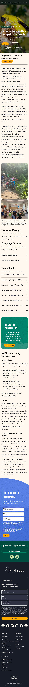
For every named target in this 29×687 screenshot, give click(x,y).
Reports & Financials (6, 650)
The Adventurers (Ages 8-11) (10, 260)
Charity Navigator (14, 677)
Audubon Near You (6, 660)
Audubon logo (4, 2)
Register (5, 44)
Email (4, 508)
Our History (4, 639)
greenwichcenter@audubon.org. (13, 411)
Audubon (14, 569)
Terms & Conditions (11, 531)
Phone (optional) (6, 518)
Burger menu (26, 2)
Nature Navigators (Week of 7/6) (11, 280)
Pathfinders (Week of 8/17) (9, 310)
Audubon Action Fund (7, 652)
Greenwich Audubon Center (15, 2)
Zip (4, 513)
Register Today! (7, 61)
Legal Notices (7, 685)
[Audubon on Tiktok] (21, 625)
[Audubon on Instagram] (3, 625)
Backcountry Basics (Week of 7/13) (12, 285)
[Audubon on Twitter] (12, 625)
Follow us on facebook (12, 557)
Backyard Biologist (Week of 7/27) (12, 295)
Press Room (18, 641)
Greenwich (7, 26)
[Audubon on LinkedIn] (16, 625)
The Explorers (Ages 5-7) (9, 255)
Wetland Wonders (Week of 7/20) (11, 290)
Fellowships (18, 639)
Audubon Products (6, 662)
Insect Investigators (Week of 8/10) (12, 305)
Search (24, 2)
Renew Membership (6, 670)
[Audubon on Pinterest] (26, 625)
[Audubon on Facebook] (7, 625)
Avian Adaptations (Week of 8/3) (11, 300)
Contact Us (15, 44)
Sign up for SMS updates (19, 647)
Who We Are (4, 636)
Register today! (9, 345)
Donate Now (4, 665)
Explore (17, 26)
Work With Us (19, 636)
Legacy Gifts (4, 667)
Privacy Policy (5, 523)
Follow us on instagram (17, 557)
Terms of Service (13, 523)
